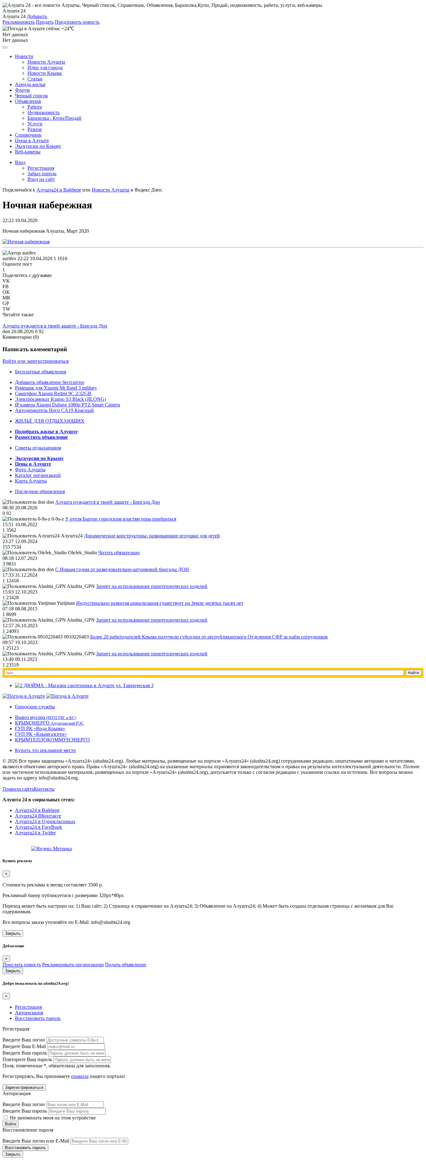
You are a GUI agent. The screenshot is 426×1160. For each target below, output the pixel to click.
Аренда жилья (30, 84)
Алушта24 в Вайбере (37, 810)
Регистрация (40, 168)
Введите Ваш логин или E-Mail (35, 1140)
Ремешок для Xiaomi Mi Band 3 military (56, 388)
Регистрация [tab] (28, 1007)
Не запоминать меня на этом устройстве (52, 1117)
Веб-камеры (28, 151)
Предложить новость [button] (77, 22)
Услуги (34, 123)
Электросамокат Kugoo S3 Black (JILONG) (60, 399)
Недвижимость (43, 112)
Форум (22, 90)
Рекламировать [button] (18, 22)
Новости (24, 56)
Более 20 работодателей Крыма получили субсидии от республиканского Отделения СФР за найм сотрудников (209, 636)
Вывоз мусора (45, 717)
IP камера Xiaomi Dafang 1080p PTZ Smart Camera (67, 404)
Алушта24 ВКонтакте (38, 815)
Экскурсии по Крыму (38, 146)
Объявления (28, 101)
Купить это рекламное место (45, 750)
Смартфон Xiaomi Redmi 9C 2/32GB (53, 393)
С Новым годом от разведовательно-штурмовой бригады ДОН (122, 569)
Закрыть (13, 933)
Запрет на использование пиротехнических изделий (151, 586)
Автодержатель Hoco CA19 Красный (54, 410)
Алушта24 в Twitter (35, 832)
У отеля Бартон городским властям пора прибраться (120, 519)
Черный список (31, 95)
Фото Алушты (30, 469)
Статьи (34, 78)
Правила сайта (18, 789)
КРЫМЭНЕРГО (49, 723)
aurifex (9, 258)
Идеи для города (45, 67)
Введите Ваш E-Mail (24, 1046)
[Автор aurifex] (19, 253)
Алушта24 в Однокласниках (45, 821)
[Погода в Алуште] (23, 696)
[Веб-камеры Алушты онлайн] (67, 696)
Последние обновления (40, 491)
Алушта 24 (14, 16)
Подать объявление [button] (125, 964)
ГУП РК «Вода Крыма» (40, 728)
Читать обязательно (119, 552)
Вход (20, 162)
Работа (34, 106)
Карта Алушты (31, 480)
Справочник (28, 135)
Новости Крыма (44, 73)
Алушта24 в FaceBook (38, 827)
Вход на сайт (41, 179)
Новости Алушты (46, 62)
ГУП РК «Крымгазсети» (41, 734)
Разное (34, 129)
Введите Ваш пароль (24, 1053)
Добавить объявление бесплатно (49, 382)
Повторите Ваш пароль (27, 1059)
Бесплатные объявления (40, 371)
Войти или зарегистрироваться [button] (35, 361)
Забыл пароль (41, 173)
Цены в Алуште (32, 140)
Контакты (44, 789)
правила (80, 1076)
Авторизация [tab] (29, 1012)
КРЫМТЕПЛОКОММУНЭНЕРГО (52, 739)
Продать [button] (45, 22)
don (6, 331)
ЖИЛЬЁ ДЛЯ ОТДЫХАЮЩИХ (50, 421)
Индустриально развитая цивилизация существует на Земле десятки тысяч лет (159, 603)
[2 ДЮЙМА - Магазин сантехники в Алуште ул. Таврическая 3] (84, 685)
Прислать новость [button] (21, 964)
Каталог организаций (38, 475)
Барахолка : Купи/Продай (54, 118)
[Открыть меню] (4, 47)
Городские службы (35, 706)
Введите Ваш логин (23, 1039)
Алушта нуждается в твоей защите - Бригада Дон (54, 325)
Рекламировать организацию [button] (73, 964)
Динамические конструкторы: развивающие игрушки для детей (152, 535)
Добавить (37, 16)
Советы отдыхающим (38, 447)
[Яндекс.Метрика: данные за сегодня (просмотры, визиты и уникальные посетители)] (51, 849)
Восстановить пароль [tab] (38, 1018)
